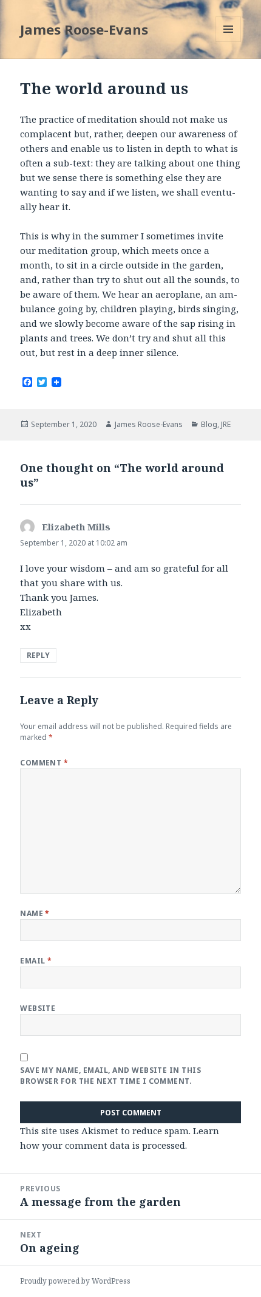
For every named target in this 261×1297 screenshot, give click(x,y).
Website (37, 1008)
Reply (38, 655)
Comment (44, 763)
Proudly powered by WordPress (75, 1281)
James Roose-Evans (84, 29)
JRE (226, 424)
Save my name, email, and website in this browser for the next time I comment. (110, 1075)
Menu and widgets (228, 41)
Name (35, 913)
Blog (209, 424)
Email (36, 961)
